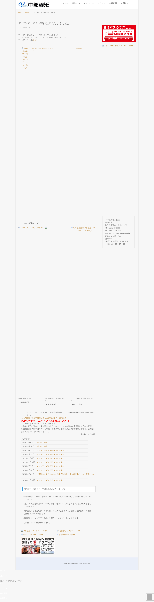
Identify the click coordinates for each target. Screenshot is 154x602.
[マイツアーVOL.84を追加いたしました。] (84, 311)
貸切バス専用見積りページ (11, 581)
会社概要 (113, 3)
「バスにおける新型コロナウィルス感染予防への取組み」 (44, 418)
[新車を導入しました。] (31, 311)
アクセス (101, 3)
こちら (35, 40)
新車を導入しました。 (25, 398)
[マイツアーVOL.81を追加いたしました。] (58, 311)
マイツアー (89, 3)
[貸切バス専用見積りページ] (119, 33)
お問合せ (125, 3)
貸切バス (76, 3)
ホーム (66, 3)
